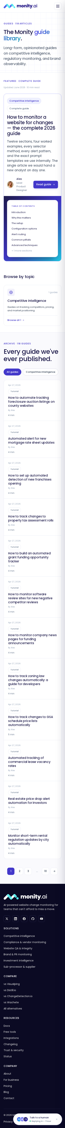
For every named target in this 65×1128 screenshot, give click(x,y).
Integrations (11, 1038)
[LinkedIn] (15, 918)
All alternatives (13, 1008)
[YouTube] (41, 918)
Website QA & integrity (18, 948)
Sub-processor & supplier (19, 967)
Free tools (10, 1032)
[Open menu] (57, 6)
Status (8, 1056)
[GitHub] (33, 918)
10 (45, 871)
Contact (9, 1098)
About (7, 1073)
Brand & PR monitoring (18, 954)
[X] (7, 918)
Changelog (11, 1044)
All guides (12, 372)
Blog (6, 1092)
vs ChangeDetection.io (18, 996)
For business (11, 1080)
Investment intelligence (19, 960)
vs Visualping (12, 984)
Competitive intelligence (40, 372)
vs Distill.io (10, 990)
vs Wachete (11, 1002)
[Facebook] (24, 918)
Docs (7, 1026)
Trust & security (14, 1050)
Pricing (8, 1086)
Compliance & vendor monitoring (25, 942)
